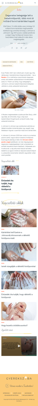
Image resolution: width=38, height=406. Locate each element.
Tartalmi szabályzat (27, 395)
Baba (19, 9)
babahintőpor (7, 65)
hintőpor (30, 62)
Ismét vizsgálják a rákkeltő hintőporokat (18, 266)
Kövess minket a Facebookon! (21, 386)
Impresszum (6, 393)
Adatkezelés (28, 393)
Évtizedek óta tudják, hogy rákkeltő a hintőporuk (17, 295)
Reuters (4, 77)
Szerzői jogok (17, 393)
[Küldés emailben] (21, 48)
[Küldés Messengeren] (17, 48)
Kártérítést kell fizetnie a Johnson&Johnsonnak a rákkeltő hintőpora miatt (15, 235)
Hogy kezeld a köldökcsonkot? (14, 325)
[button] (19, 346)
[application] (19, 346)
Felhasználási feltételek (11, 395)
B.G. (12, 43)
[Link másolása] (26, 48)
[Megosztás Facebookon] (12, 48)
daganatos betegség (9, 62)
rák (21, 62)
